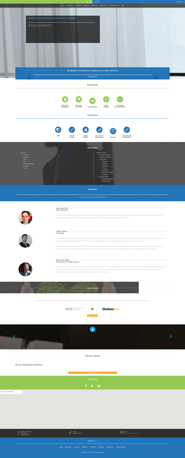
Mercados (86, 5)
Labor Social (103, 5)
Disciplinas (69, 5)
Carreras (93, 447)
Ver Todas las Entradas (92, 372)
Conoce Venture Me (92, 315)
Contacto (179, 2)
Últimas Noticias (114, 5)
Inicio (62, 5)
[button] (14, 341)
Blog (122, 5)
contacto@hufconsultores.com (132, 433)
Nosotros (94, 5)
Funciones (78, 5)
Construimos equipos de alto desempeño (78, 17)
